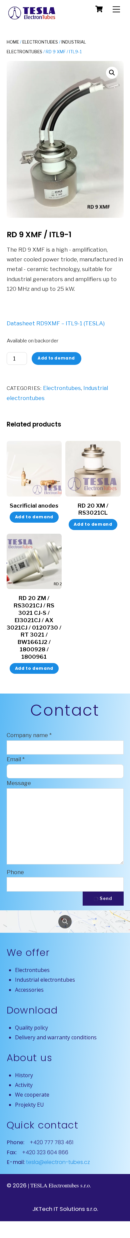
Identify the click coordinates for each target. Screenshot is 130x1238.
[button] (112, 73)
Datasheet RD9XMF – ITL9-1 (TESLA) (56, 323)
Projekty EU (29, 1104)
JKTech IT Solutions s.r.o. (65, 1209)
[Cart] (99, 9)
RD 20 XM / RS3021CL (93, 509)
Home (13, 42)
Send (106, 898)
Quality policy (31, 1027)
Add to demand (56, 358)
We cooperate (32, 1094)
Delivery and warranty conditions (56, 1037)
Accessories (29, 989)
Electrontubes (40, 42)
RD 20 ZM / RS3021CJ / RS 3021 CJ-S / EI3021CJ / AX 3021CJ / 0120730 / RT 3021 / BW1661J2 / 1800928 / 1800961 (34, 627)
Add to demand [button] (93, 524)
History (24, 1075)
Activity (24, 1085)
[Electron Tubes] (32, 17)
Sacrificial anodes (34, 505)
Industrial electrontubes (45, 979)
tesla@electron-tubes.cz (57, 1162)
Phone (15, 872)
